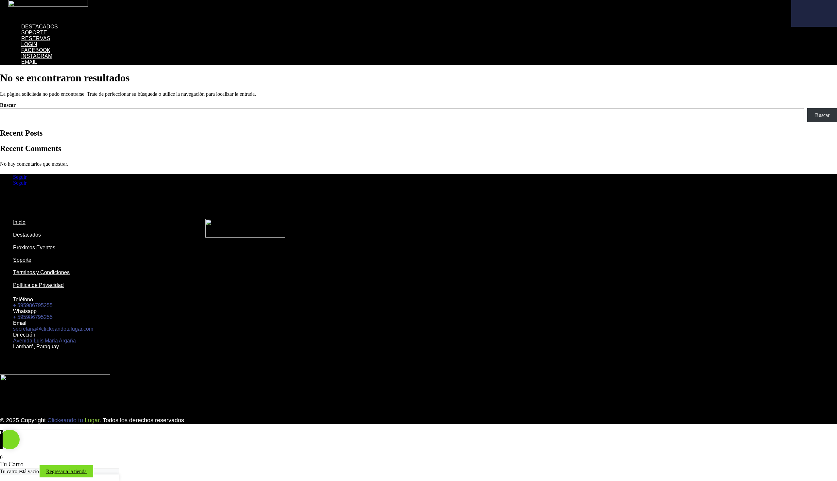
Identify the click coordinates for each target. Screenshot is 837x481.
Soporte (34, 32)
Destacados (39, 26)
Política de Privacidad (38, 285)
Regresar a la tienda (66, 471)
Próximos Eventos (34, 247)
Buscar (8, 105)
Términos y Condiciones (41, 272)
